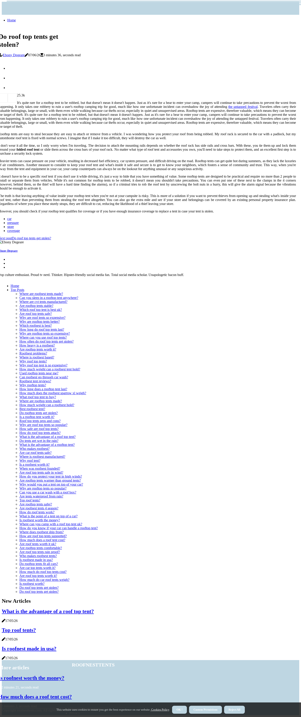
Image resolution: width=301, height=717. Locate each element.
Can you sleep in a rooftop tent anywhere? (48, 298)
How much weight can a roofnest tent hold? (49, 369)
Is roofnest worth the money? (39, 520)
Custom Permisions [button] (205, 709)
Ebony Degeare (14, 55)
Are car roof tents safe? (35, 452)
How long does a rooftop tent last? (43, 389)
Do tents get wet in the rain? (38, 441)
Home (11, 20)
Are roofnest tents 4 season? (38, 508)
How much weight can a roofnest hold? (46, 405)
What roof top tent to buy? (37, 397)
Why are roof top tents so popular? (43, 425)
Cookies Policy (159, 709)
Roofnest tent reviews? (35, 381)
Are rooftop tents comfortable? (40, 548)
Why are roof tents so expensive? (42, 317)
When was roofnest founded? (39, 468)
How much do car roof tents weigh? (44, 580)
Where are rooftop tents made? (40, 401)
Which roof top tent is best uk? (40, 310)
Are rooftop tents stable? (36, 306)
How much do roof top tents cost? (43, 572)
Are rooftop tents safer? (35, 504)
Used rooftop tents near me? (38, 373)
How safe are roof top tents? (39, 429)
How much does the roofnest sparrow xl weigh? (52, 393)
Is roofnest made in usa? (36, 560)
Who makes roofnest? (34, 448)
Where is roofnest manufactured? (42, 456)
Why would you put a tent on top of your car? (51, 484)
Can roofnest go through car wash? (43, 377)
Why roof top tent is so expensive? (43, 365)
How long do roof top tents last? (41, 329)
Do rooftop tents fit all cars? (38, 564)
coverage (13, 231)
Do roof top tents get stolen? (39, 587)
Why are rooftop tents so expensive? (44, 333)
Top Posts (17, 290)
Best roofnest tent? (32, 409)
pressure (13, 223)
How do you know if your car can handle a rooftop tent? (58, 528)
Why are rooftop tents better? (39, 321)
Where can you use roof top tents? (43, 337)
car (9, 219)
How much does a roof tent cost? (42, 540)
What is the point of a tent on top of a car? (48, 516)
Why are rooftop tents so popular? (43, 488)
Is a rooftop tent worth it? (36, 417)
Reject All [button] (234, 709)
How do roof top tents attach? (40, 433)
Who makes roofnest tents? (38, 556)
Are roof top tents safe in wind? (41, 472)
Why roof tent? (29, 460)
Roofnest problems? (33, 353)
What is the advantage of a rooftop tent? (47, 445)
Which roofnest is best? (35, 325)
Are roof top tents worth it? (38, 576)
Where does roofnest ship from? (41, 532)
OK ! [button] (179, 709)
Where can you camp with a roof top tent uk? (50, 524)
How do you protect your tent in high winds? (50, 476)
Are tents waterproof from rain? (41, 496)
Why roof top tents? (33, 361)
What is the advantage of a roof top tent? (47, 437)
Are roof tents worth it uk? (37, 544)
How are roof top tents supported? (43, 536)
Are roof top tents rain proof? (39, 552)
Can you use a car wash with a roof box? (47, 492)
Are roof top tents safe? (35, 313)
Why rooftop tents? (32, 385)
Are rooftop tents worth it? (37, 349)
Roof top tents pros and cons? (40, 421)
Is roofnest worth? (32, 584)
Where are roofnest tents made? (41, 294)
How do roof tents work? (36, 512)
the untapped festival (242, 107)
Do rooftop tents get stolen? (38, 413)
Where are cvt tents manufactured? (43, 302)
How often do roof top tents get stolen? (46, 341)
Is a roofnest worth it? (34, 464)
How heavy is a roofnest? (37, 345)
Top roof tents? (29, 500)
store (10, 227)
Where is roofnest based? (36, 357)
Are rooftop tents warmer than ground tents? (50, 480)
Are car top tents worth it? (37, 568)
